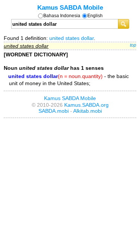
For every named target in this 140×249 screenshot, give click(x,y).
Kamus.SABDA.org (86, 105)
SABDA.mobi (53, 111)
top (133, 45)
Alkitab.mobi (87, 111)
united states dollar (71, 38)
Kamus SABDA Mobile (70, 7)
